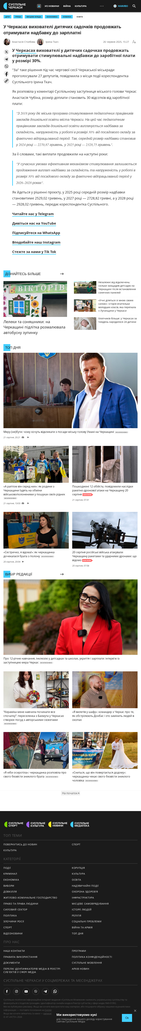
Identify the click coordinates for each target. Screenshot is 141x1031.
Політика (10, 915)
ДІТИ (7, 17)
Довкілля (10, 891)
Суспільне (50, 1010)
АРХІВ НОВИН (80, 968)
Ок (127, 1017)
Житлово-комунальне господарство (30, 897)
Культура (80, 6)
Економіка (11, 879)
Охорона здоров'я (85, 891)
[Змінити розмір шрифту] (134, 42)
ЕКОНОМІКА (52, 17)
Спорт (76, 844)
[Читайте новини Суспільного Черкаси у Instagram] (16, 991)
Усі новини (52, 6)
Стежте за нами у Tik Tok (34, 251)
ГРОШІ (18, 17)
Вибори (8, 885)
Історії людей (82, 909)
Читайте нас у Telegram (33, 214)
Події (7, 867)
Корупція (78, 867)
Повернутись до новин (20, 844)
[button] (6, 52)
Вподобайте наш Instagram (36, 242)
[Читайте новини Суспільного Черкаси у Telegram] (45, 991)
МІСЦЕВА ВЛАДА (33, 17)
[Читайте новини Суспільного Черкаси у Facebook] (6, 991)
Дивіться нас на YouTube (34, 223)
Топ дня (77, 933)
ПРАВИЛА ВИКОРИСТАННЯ (20, 956)
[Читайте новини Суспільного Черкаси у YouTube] (26, 991)
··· (102, 6)
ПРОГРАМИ (79, 950)
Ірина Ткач (52, 41)
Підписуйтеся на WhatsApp (36, 232)
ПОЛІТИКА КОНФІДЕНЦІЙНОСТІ (92, 956)
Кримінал (10, 873)
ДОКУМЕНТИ (11, 962)
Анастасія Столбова (23, 41)
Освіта (80, 17)
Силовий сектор (15, 909)
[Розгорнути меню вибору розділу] (39, 6)
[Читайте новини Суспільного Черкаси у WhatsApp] (55, 991)
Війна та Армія (82, 927)
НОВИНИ (67, 17)
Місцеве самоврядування (90, 903)
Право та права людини (20, 903)
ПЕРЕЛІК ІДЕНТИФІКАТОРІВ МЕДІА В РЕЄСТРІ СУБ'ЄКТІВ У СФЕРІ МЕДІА (31, 970)
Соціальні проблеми (87, 921)
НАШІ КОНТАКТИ (14, 950)
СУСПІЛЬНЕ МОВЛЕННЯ (87, 962)
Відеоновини (13, 933)
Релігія (76, 915)
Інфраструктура (83, 897)
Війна (67, 6)
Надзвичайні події (85, 885)
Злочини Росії (13, 921)
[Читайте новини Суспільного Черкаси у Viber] (35, 991)
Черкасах (26, 50)
